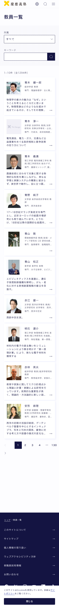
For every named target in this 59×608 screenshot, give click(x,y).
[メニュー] (53, 4)
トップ (7, 520)
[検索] (45, 4)
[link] (5, 445)
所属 (6, 32)
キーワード (10, 50)
